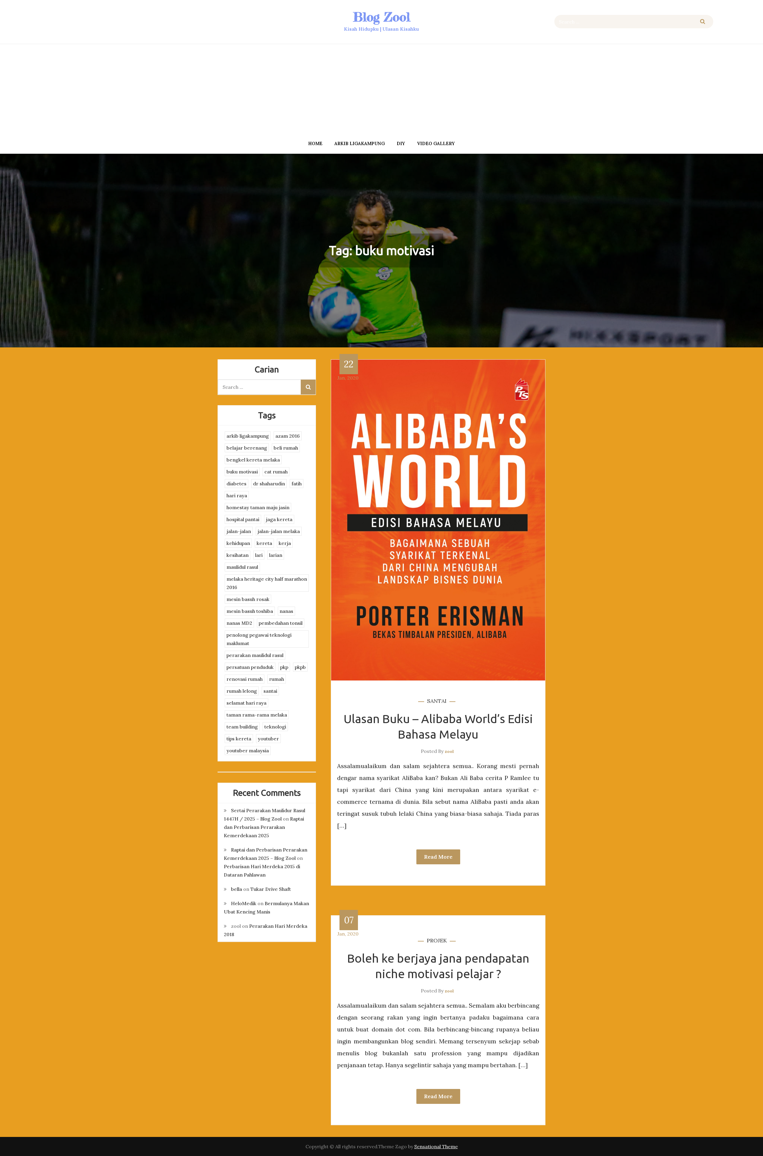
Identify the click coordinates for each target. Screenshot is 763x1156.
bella (236, 889)
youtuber (268, 739)
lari (259, 555)
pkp (284, 667)
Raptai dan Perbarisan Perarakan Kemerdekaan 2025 (264, 827)
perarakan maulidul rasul (255, 655)
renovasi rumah (245, 679)
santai (436, 700)
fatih (296, 484)
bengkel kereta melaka (253, 460)
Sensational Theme (436, 1146)
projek (437, 940)
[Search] (702, 21)
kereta (264, 543)
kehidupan (238, 543)
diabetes (236, 484)
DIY (401, 143)
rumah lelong (242, 691)
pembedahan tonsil (281, 623)
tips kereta (239, 739)
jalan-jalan (239, 531)
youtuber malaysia (248, 750)
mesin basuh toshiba (250, 611)
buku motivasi (242, 472)
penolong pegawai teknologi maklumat (259, 639)
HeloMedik (243, 903)
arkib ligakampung (359, 143)
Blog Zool (381, 16)
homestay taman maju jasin (258, 507)
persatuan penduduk (250, 667)
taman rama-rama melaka (257, 715)
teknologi (275, 727)
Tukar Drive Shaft (270, 889)
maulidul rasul (242, 567)
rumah (276, 679)
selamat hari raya (246, 703)
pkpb (300, 667)
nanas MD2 (239, 623)
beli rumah (286, 448)
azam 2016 (287, 436)
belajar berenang (247, 448)
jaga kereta (279, 519)
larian (275, 555)
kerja (285, 543)
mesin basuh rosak (248, 599)
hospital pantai (243, 519)
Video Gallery (436, 143)
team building (242, 727)
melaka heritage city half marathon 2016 (267, 583)
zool (449, 751)
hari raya (237, 495)
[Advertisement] (381, 90)
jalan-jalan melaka (279, 531)
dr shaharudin (269, 484)
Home (315, 143)
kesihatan (238, 555)
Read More (438, 856)
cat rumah (276, 472)
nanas (286, 611)
